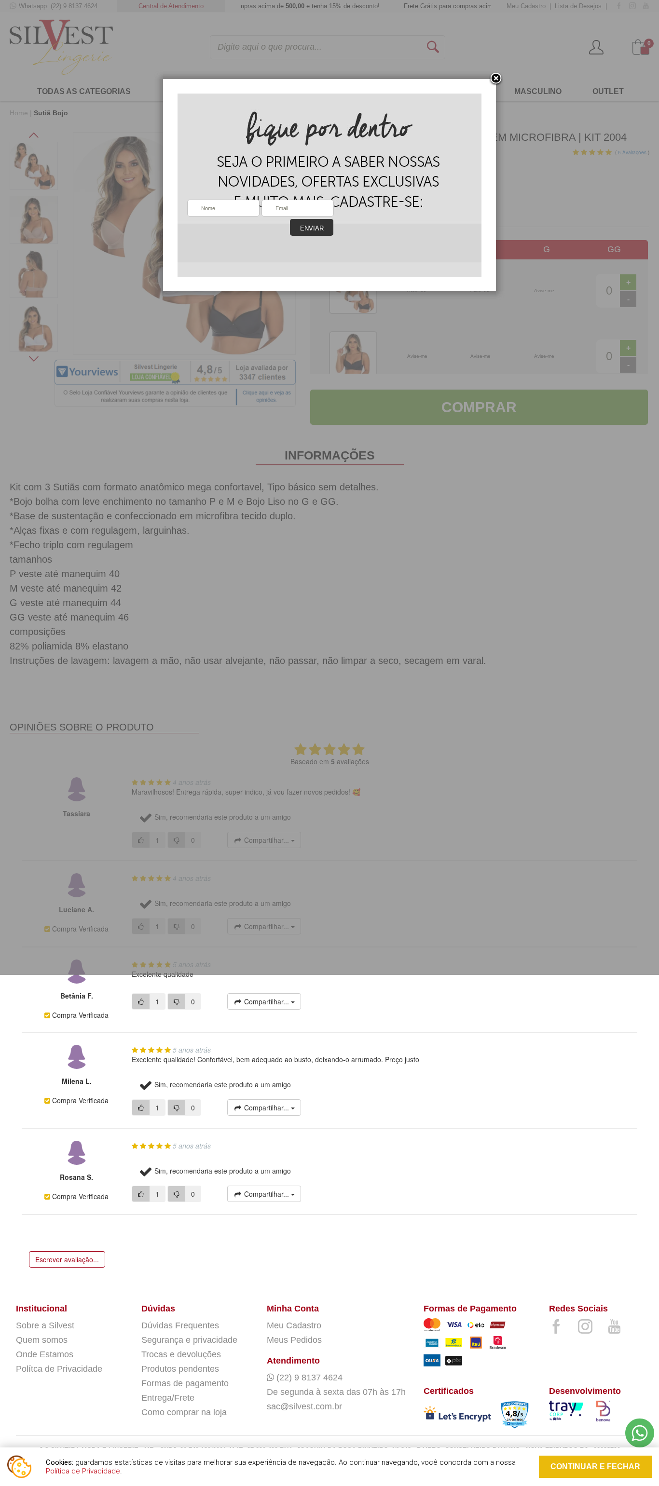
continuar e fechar (595, 1466)
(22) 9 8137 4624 (308, 1377)
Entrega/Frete (167, 1398)
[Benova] (615, 1413)
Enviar (312, 228)
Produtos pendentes (180, 1369)
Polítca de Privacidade (59, 1369)
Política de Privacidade (83, 1471)
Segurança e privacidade (189, 1340)
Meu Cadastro (294, 1325)
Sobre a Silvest (45, 1325)
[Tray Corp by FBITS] (568, 1413)
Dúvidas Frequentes (180, 1325)
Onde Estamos (44, 1354)
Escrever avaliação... (67, 1259)
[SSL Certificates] (457, 1415)
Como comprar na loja (184, 1412)
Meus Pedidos (294, 1340)
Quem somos (42, 1340)
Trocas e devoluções (181, 1354)
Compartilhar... (266, 1001)
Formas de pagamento (185, 1383)
